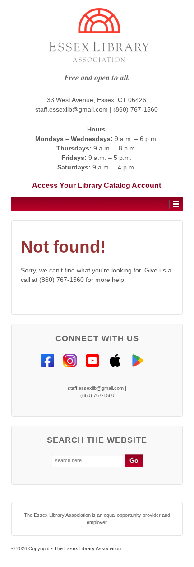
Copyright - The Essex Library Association (74, 548)
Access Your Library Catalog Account (96, 185)
